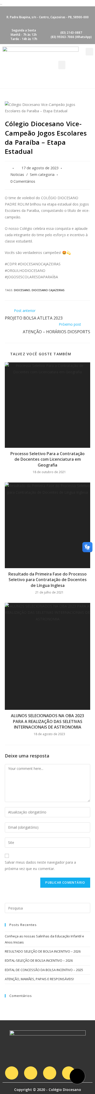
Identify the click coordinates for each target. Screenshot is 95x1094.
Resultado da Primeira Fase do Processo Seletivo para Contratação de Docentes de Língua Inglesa (47, 579)
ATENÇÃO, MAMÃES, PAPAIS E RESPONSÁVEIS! (39, 979)
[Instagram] (11, 1073)
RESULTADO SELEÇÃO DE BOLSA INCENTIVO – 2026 (43, 951)
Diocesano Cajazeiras (48, 290)
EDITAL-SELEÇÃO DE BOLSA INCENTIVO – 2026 (39, 960)
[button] (61, 65)
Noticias (17, 174)
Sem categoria (42, 174)
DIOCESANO (22, 290)
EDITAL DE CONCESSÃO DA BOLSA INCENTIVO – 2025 (44, 970)
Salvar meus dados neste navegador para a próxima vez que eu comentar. (40, 865)
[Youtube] (49, 1073)
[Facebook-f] (30, 1073)
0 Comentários (22, 181)
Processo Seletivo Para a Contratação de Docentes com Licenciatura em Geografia (47, 459)
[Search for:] (47, 907)
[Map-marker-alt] (68, 1073)
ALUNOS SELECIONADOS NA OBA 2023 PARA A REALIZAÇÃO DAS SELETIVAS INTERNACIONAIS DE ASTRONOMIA (47, 721)
